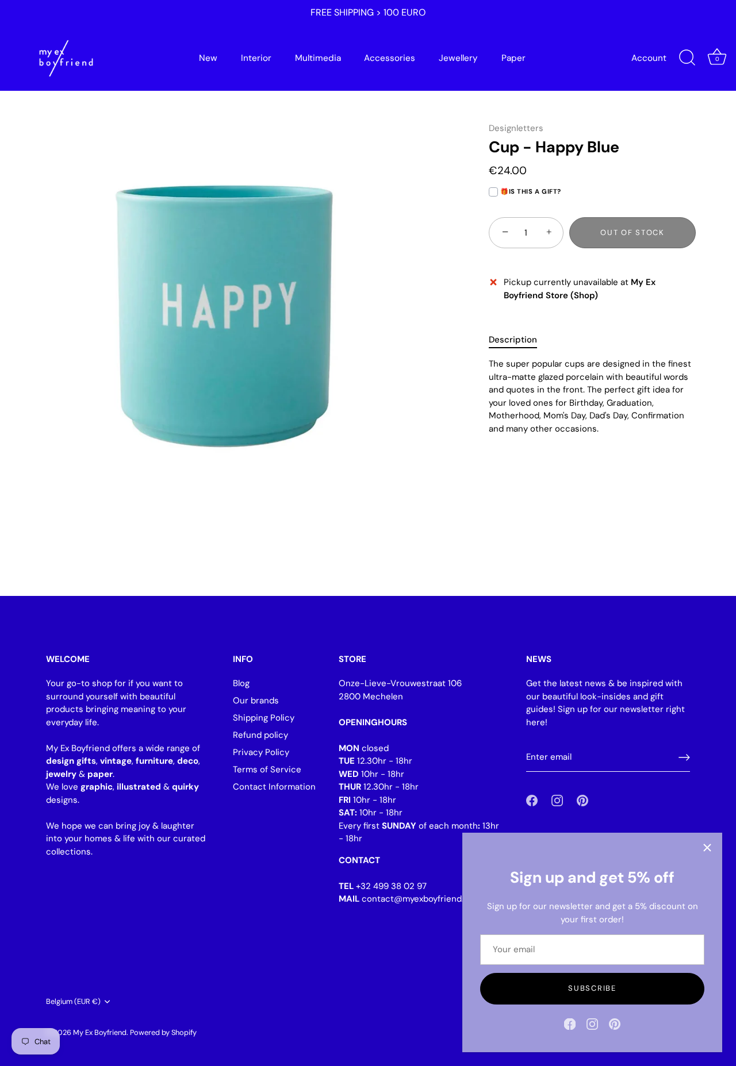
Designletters (516, 128)
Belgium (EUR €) (73, 1001)
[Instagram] (592, 1023)
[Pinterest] (614, 1023)
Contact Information (274, 786)
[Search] (687, 58)
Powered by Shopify (163, 1032)
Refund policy (260, 735)
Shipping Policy (263, 718)
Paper (513, 58)
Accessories (389, 58)
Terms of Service (267, 769)
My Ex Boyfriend (99, 1032)
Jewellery (458, 58)
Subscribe (592, 988)
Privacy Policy (261, 752)
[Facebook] (570, 1023)
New (208, 58)
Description (513, 339)
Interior (256, 58)
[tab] (519, 340)
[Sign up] (684, 757)
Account (648, 58)
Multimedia (318, 58)
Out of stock (632, 232)
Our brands (256, 700)
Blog (241, 683)
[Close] (707, 847)
